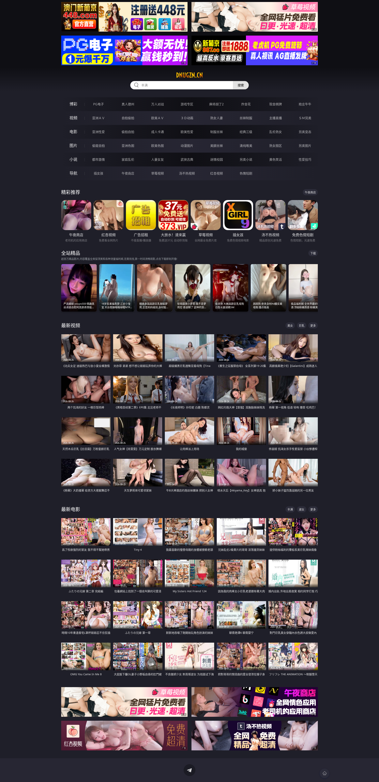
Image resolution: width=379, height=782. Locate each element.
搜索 (241, 85)
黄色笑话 (275, 159)
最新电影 (70, 509)
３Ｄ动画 (187, 118)
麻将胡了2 (216, 104)
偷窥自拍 (98, 146)
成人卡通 (157, 132)
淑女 (301, 509)
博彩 (73, 104)
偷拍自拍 (128, 132)
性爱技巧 (305, 159)
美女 (290, 325)
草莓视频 (157, 173)
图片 (73, 145)
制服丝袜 (216, 132)
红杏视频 (216, 173)
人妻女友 (157, 159)
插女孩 (98, 173)
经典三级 (246, 132)
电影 (73, 131)
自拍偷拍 (128, 118)
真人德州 (128, 104)
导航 (73, 173)
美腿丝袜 (216, 146)
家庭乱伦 (128, 159)
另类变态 (305, 132)
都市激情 (98, 159)
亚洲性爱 (98, 132)
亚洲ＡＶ (98, 118)
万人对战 (157, 104)
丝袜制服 (246, 118)
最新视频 (70, 325)
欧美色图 (157, 146)
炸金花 (246, 104)
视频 (73, 118)
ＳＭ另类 (305, 118)
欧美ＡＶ (157, 118)
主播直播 (275, 118)
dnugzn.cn (189, 75)
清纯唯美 (246, 146)
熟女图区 (275, 146)
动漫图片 (187, 146)
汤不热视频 (187, 173)
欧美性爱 (187, 132)
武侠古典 (187, 159)
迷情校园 (216, 159)
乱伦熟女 (275, 132)
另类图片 (305, 146)
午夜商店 (128, 173)
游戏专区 (187, 104)
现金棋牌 (275, 104)
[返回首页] (324, 773)
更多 (313, 325)
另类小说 (246, 159)
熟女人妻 (216, 118)
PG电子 (98, 104)
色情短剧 (246, 173)
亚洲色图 (128, 146)
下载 (313, 253)
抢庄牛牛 (305, 104)
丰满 (290, 509)
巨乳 (301, 325)
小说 (73, 159)
